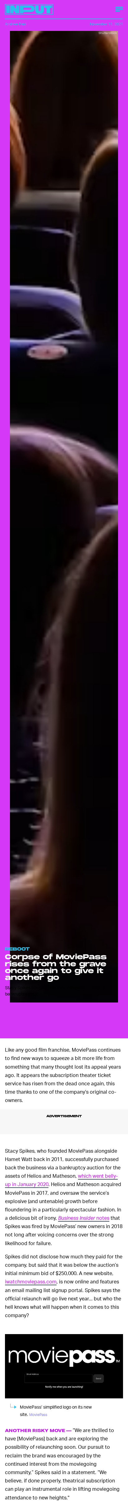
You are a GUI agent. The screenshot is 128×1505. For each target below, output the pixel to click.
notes (83, 1218)
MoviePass (38, 1414)
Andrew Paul (15, 24)
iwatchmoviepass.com (31, 1281)
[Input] (29, 9)
